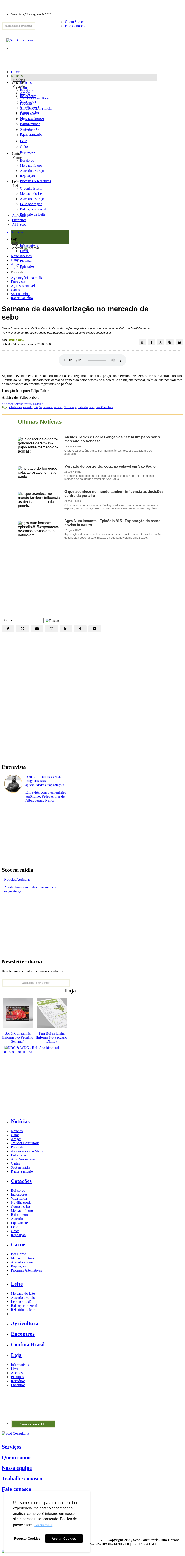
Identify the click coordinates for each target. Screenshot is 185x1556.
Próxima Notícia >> (34, 403)
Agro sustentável (23, 286)
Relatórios (18, 1381)
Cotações (19, 87)
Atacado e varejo (23, 1297)
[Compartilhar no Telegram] (170, 342)
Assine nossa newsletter (18, 25)
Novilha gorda (30, 107)
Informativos (20, 1365)
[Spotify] (94, 628)
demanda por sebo (52, 407)
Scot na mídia (20, 294)
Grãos (24, 146)
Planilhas (17, 1377)
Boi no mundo (30, 124)
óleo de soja (70, 407)
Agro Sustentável (23, 1159)
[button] (51, 620)
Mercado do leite (23, 1293)
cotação (38, 407)
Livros (15, 1369)
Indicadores (28, 96)
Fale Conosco (75, 26)
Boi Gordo (18, 1254)
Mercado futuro (31, 118)
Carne (17, 157)
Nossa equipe (17, 1468)
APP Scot (19, 224)
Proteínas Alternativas (26, 1270)
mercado (27, 407)
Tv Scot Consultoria (25, 1143)
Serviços (11, 1447)
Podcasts (17, 272)
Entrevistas (18, 282)
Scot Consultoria (104, 407)
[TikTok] (80, 628)
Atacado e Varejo (23, 1262)
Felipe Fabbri (16, 339)
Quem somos (16, 1457)
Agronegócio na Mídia (27, 1151)
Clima (15, 260)
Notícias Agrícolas (17, 879)
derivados (83, 407)
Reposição (27, 152)
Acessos (17, 1373)
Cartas (15, 290)
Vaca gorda (28, 101)
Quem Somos (74, 22)
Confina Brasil (28, 1344)
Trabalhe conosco (22, 1478)
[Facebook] (8, 628)
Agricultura (20, 215)
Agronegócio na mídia (27, 278)
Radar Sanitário (22, 298)
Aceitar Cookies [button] (64, 1538)
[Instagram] (51, 628)
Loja (15, 243)
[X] (22, 628)
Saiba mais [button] (43, 1525)
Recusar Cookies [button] (27, 1538)
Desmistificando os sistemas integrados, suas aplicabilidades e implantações (44, 781)
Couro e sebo (29, 113)
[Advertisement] (92, 582)
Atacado (26, 130)
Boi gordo (27, 90)
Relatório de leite (23, 1310)
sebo (91, 407)
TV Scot (17, 268)
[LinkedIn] (66, 628)
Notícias (19, 80)
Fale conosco (16, 1489)
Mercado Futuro (22, 1258)
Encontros (19, 220)
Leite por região (22, 1301)
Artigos (16, 264)
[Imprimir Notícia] (179, 342)
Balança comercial (24, 1306)
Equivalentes (29, 135)
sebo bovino (15, 407)
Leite (23, 141)
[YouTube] (37, 628)
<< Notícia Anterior (12, 403)
